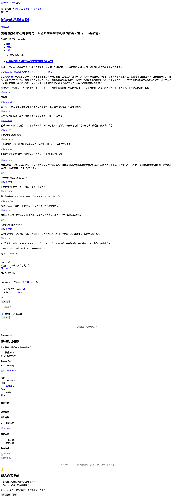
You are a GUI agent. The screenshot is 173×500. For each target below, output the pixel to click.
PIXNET (67, 465)
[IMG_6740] (6, 210)
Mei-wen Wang (7, 268)
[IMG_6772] (6, 229)
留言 (29, 282)
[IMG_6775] (6, 238)
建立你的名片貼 (6, 458)
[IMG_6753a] (7, 139)
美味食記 (21, 289)
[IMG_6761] (6, 160)
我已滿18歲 (6, 495)
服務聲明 (110, 465)
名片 (8, 50)
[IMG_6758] (6, 149)
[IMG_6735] (6, 92)
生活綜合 (22, 39)
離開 (14, 495)
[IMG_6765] (6, 220)
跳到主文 (5, 27)
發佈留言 (5, 317)
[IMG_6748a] (7, 201)
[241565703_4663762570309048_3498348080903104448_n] (26, 72)
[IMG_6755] (6, 173)
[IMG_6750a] (7, 130)
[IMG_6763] (6, 191)
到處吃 (20, 292)
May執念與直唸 (15, 19)
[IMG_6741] (6, 121)
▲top (3, 297)
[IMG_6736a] (7, 111)
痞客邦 (24, 282)
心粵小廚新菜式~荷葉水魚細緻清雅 (29, 61)
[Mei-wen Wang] (2, 455)
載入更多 (5, 302)
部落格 (9, 47)
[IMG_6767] (6, 182)
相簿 (8, 44)
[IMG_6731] (6, 102)
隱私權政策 (101, 465)
